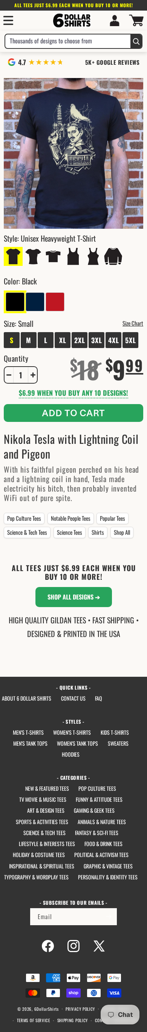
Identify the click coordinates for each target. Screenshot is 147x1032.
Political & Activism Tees (101, 855)
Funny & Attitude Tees (99, 799)
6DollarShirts (46, 1008)
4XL (113, 340)
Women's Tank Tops (77, 743)
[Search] (136, 41)
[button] (8, 20)
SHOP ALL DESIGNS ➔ (73, 596)
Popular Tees (112, 518)
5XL (130, 340)
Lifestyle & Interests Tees (47, 844)
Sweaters (118, 743)
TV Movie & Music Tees (42, 799)
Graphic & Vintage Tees (108, 866)
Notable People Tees (70, 518)
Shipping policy (72, 1020)
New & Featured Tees (47, 788)
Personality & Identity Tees (108, 877)
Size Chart (132, 323)
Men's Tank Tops (30, 743)
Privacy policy (80, 1009)
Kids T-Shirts (115, 732)
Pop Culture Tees (24, 518)
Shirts (98, 532)
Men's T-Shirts (28, 732)
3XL (96, 340)
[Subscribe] (108, 917)
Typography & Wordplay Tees (36, 877)
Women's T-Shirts (72, 732)
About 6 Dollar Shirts (26, 698)
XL (62, 340)
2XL (79, 340)
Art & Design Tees (45, 810)
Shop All (122, 532)
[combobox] (67, 41)
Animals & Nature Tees (102, 822)
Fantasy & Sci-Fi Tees (96, 833)
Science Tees (69, 532)
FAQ (98, 698)
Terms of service (33, 1020)
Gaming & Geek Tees (94, 810)
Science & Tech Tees (27, 532)
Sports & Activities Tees (42, 822)
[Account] (114, 20)
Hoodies (71, 754)
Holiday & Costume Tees (39, 855)
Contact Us (73, 698)
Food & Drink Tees (103, 844)
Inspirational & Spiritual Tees (41, 866)
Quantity (16, 358)
